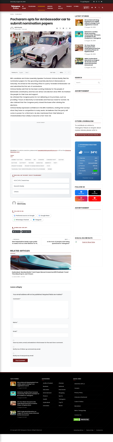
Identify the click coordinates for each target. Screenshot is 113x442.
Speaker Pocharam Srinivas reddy (34, 166)
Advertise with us (79, 384)
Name (15, 322)
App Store (17, 231)
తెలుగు (27, 72)
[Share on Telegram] (63, 28)
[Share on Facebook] (57, 28)
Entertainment (47, 393)
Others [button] (76, 6)
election (61, 159)
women (50, 169)
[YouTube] (101, 1)
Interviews (46, 405)
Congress (41, 159)
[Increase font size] (65, 72)
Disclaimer (77, 406)
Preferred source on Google (25, 215)
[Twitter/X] (99, 1)
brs (35, 159)
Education (46, 389)
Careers (76, 388)
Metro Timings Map (80, 410)
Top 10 (61, 402)
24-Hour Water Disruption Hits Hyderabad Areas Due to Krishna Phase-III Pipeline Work (92, 48)
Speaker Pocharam (16, 166)
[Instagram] (96, 1)
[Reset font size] (69, 72)
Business (45, 386)
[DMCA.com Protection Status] (88, 419)
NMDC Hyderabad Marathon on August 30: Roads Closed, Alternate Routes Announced (92, 62)
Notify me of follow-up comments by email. (27, 349)
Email (15, 331)
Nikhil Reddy (18, 27)
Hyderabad (41, 6)
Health (45, 399)
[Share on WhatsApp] (66, 28)
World (60, 405)
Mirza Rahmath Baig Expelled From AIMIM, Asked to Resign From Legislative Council (92, 22)
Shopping (61, 393)
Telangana (32, 6)
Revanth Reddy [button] (19, 186)
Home (24, 8)
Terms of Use (89, 430)
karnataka (39, 163)
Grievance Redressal (80, 397)
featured (31, 163)
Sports (61, 396)
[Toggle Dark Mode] (102, 7)
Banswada (28, 159)
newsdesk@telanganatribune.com (47, 150)
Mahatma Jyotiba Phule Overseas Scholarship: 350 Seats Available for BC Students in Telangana (93, 35)
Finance (69, 6)
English (21, 72)
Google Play (26, 231)
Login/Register (85, 1)
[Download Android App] (95, 7)
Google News (45, 215)
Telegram (38, 220)
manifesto (48, 163)
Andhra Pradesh (50, 7)
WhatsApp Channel (22, 220)
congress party (51, 159)
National (61, 386)
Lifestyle (61, 383)
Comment (17, 299)
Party (55, 163)
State (48, 166)
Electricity (23, 163)
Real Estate (60, 7)
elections (14, 163)
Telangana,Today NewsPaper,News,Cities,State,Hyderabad (28, 169)
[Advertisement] (41, 135)
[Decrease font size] (57, 72)
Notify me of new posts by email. (23, 355)
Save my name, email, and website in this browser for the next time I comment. (38, 342)
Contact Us (77, 415)
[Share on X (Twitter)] (60, 28)
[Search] (99, 7)
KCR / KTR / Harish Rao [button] (21, 180)
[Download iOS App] (92, 7)
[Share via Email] (69, 28)
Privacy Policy (78, 392)
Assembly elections (17, 159)
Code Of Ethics (78, 401)
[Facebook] (94, 1)
